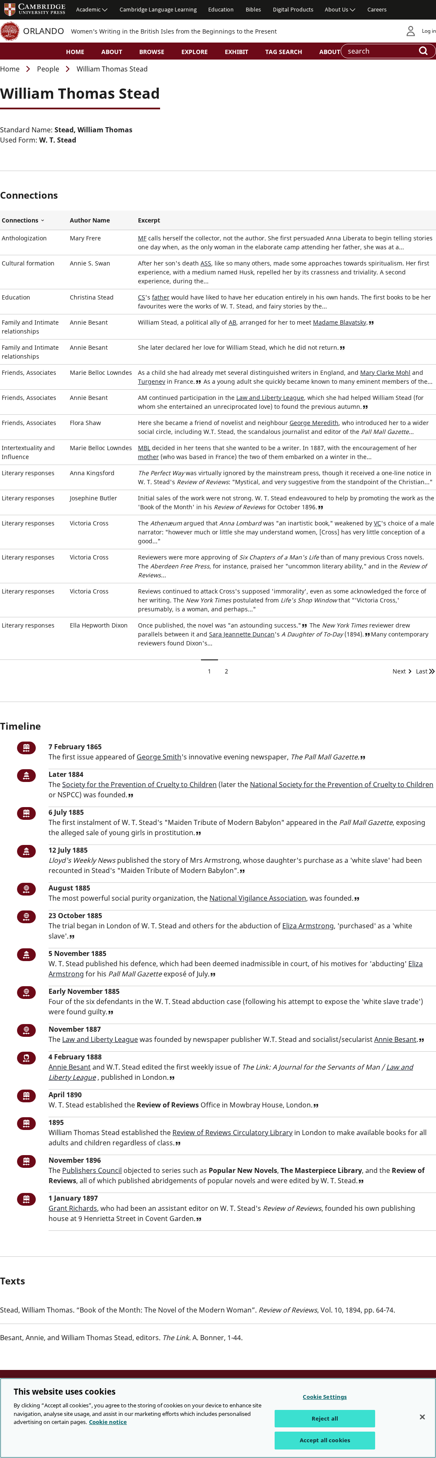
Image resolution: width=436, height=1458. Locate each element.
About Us (336, 9)
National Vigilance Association (257, 898)
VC (377, 523)
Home (75, 52)
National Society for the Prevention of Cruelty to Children (341, 784)
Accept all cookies (325, 1440)
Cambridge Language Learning (158, 9)
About (111, 52)
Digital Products (293, 9)
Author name (90, 220)
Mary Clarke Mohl (385, 372)
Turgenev (151, 381)
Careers (377, 9)
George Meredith (314, 423)
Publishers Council (92, 1170)
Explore (194, 52)
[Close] (422, 1417)
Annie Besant (395, 1039)
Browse (151, 52)
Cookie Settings (325, 1397)
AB (232, 322)
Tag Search (283, 52)
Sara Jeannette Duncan (242, 634)
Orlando (43, 31)
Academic (88, 9)
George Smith (159, 757)
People (48, 69)
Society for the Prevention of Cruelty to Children (139, 784)
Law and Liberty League (270, 398)
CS (141, 297)
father (160, 297)
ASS (206, 263)
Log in (429, 30)
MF (142, 238)
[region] (218, 1418)
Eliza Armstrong (308, 925)
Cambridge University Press (35, 9)
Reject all (325, 1418)
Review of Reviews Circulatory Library (232, 1132)
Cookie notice (108, 1422)
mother (148, 457)
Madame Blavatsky (339, 322)
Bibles (253, 9)
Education (221, 9)
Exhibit (236, 52)
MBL (144, 448)
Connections (34, 220)
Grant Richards (73, 1208)
